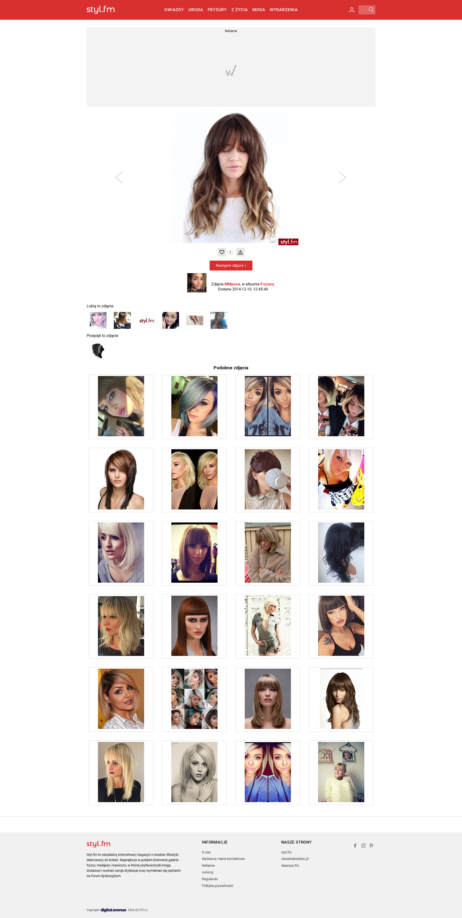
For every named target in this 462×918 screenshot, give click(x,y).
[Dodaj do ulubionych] (222, 252)
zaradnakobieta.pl (294, 859)
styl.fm (286, 852)
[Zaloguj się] (351, 9)
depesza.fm (290, 865)
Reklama (208, 865)
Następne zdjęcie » (231, 265)
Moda (258, 9)
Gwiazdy (174, 9)
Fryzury (217, 9)
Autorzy (208, 872)
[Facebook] (355, 846)
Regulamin (210, 879)
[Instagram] (363, 846)
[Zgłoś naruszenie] (240, 252)
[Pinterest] (372, 846)
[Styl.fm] (106, 10)
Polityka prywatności (217, 886)
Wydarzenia (284, 9)
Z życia (239, 9)
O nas (206, 852)
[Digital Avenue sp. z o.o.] (113, 910)
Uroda (195, 9)
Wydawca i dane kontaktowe (223, 859)
